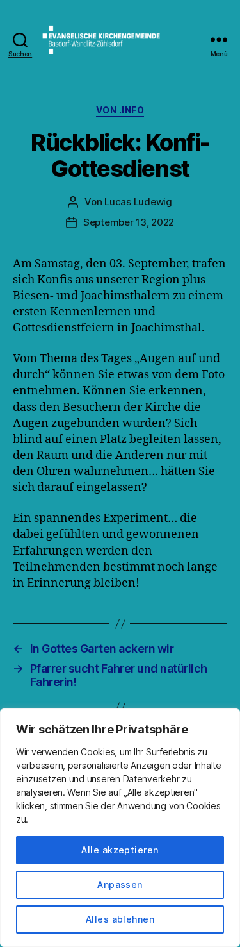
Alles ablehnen (120, 919)
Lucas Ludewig (138, 202)
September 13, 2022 (128, 222)
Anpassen (120, 884)
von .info (120, 110)
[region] (120, 827)
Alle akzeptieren (119, 849)
